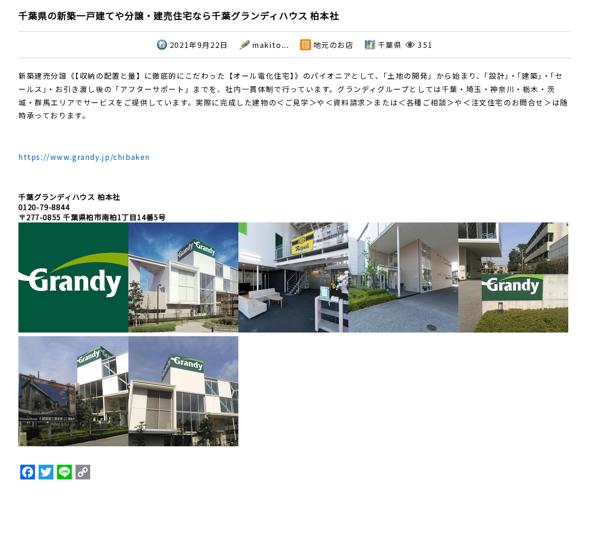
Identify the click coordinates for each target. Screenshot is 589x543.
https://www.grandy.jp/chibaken (84, 156)
